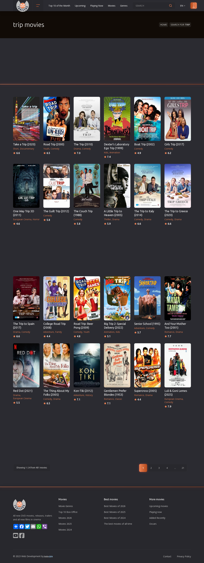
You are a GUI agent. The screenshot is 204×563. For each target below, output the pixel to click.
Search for (180, 24)
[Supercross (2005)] (147, 365)
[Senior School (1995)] (147, 298)
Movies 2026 (65, 517)
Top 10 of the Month (59, 5)
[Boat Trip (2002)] (147, 119)
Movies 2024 (65, 529)
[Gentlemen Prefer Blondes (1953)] (117, 365)
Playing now (155, 511)
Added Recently (157, 517)
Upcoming (80, 5)
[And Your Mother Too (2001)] (177, 298)
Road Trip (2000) (53, 144)
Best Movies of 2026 (114, 506)
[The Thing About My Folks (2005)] (56, 365)
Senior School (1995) (147, 323)
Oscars (153, 523)
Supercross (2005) (145, 390)
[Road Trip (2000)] (56, 119)
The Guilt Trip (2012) (56, 211)
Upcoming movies (158, 506)
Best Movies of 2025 (114, 511)
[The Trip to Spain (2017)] (26, 298)
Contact (167, 556)
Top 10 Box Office (67, 511)
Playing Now (96, 5)
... (175, 467)
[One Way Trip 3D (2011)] (26, 186)
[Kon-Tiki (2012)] (87, 365)
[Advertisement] (102, 62)
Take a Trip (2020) (24, 144)
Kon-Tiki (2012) (83, 390)
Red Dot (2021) (23, 390)
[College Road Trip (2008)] (56, 298)
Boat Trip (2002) (144, 144)
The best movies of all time (118, 523)
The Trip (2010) (83, 144)
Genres (123, 5)
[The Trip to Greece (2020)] (177, 186)
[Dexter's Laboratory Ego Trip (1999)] (117, 119)
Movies (111, 5)
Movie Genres (65, 506)
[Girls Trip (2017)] (177, 119)
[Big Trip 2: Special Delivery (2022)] (117, 298)
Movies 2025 (65, 523)
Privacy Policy (184, 556)
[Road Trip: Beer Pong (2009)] (87, 298)
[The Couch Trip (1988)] (87, 186)
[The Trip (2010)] (87, 119)
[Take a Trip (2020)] (26, 119)
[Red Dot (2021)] (26, 365)
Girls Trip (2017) (174, 144)
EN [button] (181, 5)
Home (163, 24)
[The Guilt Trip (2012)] (56, 186)
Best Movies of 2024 (114, 517)
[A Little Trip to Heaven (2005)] (117, 186)
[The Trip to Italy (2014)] (147, 186)
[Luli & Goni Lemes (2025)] (177, 365)
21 (183, 467)
